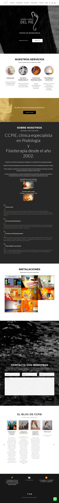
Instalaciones (19, 2)
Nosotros (26, 2)
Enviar (50, 399)
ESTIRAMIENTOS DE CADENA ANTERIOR (11, 433)
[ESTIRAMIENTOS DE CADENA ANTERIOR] (12, 425)
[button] (4, 444)
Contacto (41, 2)
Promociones (34, 2)
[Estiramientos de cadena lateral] (23, 425)
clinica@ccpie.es (29, 480)
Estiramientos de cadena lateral (23, 433)
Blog (46, 2)
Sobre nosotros (23, 40)
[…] (14, 459)
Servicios (12, 2)
